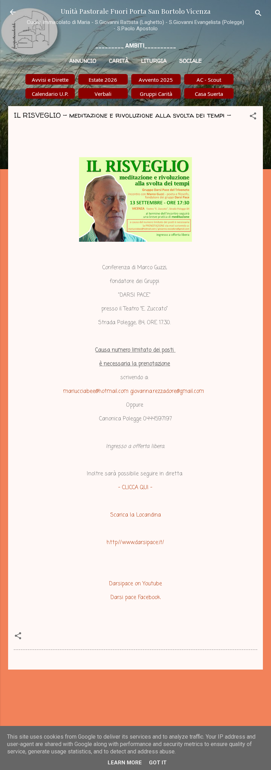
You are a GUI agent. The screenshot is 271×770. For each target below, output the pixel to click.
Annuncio (82, 60)
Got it (158, 762)
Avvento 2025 (156, 79)
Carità (118, 60)
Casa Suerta (209, 93)
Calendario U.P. (50, 93)
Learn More (125, 762)
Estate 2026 (103, 79)
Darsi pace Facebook (135, 598)
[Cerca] (258, 14)
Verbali (103, 93)
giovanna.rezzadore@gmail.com (167, 391)
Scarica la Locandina (135, 515)
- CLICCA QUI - (135, 488)
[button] (253, 117)
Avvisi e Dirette (50, 79)
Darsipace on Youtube (135, 584)
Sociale (190, 60)
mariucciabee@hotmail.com (95, 391)
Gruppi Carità (156, 93)
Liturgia (154, 60)
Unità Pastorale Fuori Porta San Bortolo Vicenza (136, 11)
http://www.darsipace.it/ (135, 543)
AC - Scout (209, 79)
